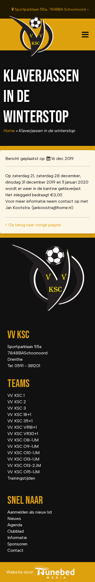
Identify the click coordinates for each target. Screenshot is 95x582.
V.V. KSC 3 (16, 408)
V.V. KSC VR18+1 (22, 427)
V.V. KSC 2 (16, 401)
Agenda (14, 524)
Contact (15, 550)
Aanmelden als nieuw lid (29, 512)
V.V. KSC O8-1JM (23, 439)
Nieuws (14, 518)
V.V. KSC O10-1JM (23, 452)
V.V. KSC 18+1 (19, 414)
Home (9, 130)
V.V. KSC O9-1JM (23, 446)
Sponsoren (17, 543)
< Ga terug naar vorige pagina (33, 224)
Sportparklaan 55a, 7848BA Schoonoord (50, 9)
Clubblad (15, 531)
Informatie (17, 537)
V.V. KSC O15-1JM (23, 471)
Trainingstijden (21, 478)
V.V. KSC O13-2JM (24, 465)
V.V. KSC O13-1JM (23, 459)
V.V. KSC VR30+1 (22, 433)
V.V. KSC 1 (16, 395)
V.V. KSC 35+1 (19, 420)
